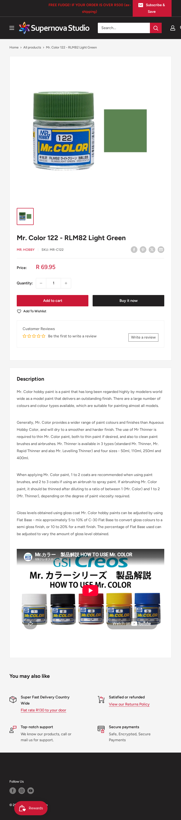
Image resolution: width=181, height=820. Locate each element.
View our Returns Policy (129, 704)
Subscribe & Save (155, 8)
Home (14, 47)
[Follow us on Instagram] (21, 790)
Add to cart (52, 300)
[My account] (172, 28)
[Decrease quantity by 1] (41, 283)
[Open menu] (11, 28)
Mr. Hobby (26, 250)
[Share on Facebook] (134, 249)
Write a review (143, 337)
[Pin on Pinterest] (143, 249)
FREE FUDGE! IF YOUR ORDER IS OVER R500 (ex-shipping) (90, 8)
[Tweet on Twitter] (152, 249)
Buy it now (128, 300)
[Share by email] (161, 249)
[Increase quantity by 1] (66, 283)
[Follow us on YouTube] (30, 790)
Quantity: (25, 283)
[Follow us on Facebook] (12, 790)
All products (32, 47)
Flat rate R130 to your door (43, 710)
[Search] (156, 28)
